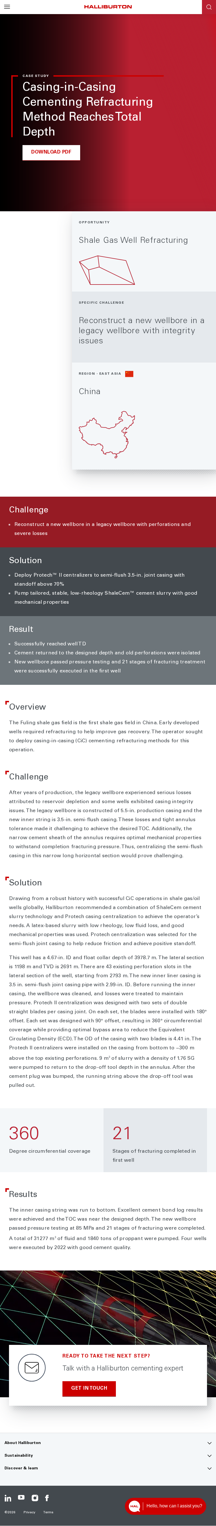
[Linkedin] (8, 1498)
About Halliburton (22, 1443)
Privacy (30, 1512)
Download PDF (51, 152)
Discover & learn (21, 1469)
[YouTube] (21, 1498)
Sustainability (18, 1456)
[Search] (209, 7)
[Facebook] (48, 1498)
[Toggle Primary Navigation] (7, 7)
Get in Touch (89, 1388)
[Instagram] (34, 1498)
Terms (48, 1512)
